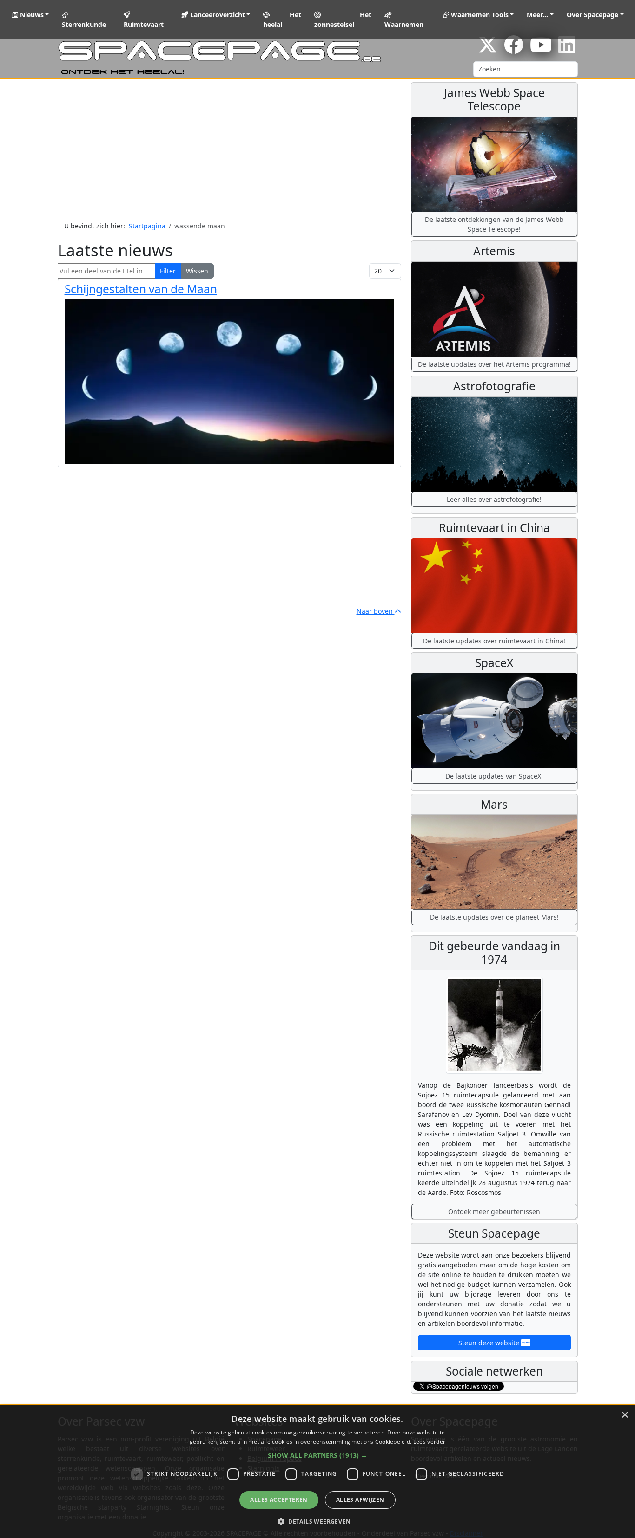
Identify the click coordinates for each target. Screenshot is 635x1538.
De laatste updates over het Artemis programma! (494, 364)
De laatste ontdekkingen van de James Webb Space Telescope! (494, 224)
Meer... (537, 14)
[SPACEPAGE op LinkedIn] (566, 49)
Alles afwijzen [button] (360, 1500)
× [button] (624, 1415)
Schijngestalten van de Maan (141, 289)
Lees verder (429, 1442)
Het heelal (282, 19)
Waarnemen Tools (479, 14)
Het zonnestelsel (343, 19)
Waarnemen (403, 24)
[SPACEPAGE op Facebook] (513, 49)
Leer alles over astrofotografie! (494, 499)
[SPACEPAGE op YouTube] (541, 49)
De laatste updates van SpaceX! (494, 776)
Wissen (197, 270)
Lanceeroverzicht (216, 14)
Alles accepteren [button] (278, 1500)
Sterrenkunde (84, 24)
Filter (168, 270)
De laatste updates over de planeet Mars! (494, 917)
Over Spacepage (592, 14)
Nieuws (31, 14)
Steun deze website (489, 1342)
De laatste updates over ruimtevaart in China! (494, 640)
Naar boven (376, 611)
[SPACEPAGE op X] (487, 49)
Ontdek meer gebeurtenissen (494, 1211)
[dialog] (317, 1471)
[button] (317, 1455)
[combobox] (525, 69)
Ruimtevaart (144, 24)
